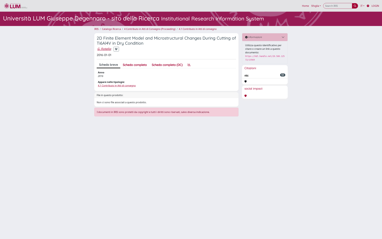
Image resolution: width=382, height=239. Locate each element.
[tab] (189, 65)
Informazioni (255, 37)
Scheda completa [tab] (135, 65)
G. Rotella (104, 49)
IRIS (96, 29)
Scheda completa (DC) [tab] (167, 65)
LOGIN (375, 5)
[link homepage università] (16, 5)
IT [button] (362, 5)
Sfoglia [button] (315, 5)
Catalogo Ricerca (111, 29)
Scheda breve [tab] (108, 64)
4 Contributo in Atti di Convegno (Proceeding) (149, 29)
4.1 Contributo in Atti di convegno (198, 29)
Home (305, 5)
